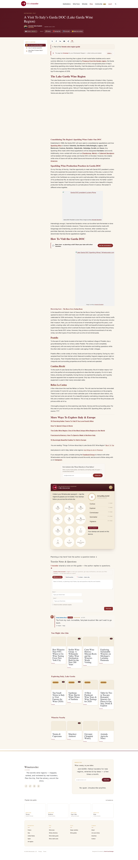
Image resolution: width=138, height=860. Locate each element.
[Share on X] (52, 41)
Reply (64, 625)
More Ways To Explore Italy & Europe (34, 51)
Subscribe (98, 475)
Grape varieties (74, 830)
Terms (44, 851)
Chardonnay (86, 153)
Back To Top (109, 445)
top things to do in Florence (93, 450)
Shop (91, 4)
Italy (29, 833)
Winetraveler (31, 767)
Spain (29, 838)
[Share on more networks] (68, 41)
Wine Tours (76, 4)
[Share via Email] (64, 41)
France (29, 830)
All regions (30, 841)
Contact (93, 838)
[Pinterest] (38, 786)
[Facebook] (26, 786)
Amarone (54, 161)
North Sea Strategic (109, 851)
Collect (109, 53)
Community (100, 4)
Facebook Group (89, 455)
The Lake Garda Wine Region (35, 45)
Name (54, 592)
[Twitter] (30, 786)
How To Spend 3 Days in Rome (62, 426)
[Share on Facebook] (56, 41)
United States (31, 835)
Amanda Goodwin (96, 219)
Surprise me (109, 800)
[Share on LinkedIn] (60, 41)
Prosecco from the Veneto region (94, 61)
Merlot (94, 153)
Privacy (40, 851)
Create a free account (59, 571)
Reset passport (93, 527)
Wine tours (52, 830)
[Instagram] (34, 786)
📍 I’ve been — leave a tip (82, 577)
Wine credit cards (53, 838)
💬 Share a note (57, 577)
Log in (110, 4)
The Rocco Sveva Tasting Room (73, 309)
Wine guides (73, 833)
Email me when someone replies (63, 604)
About (93, 830)
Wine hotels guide (53, 835)
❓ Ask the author (68, 577)
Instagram (58, 460)
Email (55, 598)
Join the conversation (105, 245)
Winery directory (53, 833)
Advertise (93, 835)
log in (68, 571)
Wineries (84, 4)
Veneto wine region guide (70, 47)
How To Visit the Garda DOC (34, 48)
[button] (115, 4)
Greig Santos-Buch (61, 617)
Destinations (67, 4)
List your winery (95, 833)
